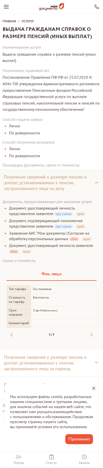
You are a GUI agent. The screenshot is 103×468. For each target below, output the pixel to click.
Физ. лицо (51, 274)
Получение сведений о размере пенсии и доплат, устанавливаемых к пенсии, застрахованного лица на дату (45, 182)
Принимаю (79, 439)
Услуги (28, 21)
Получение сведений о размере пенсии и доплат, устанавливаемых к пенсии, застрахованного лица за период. (45, 362)
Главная (9, 21)
